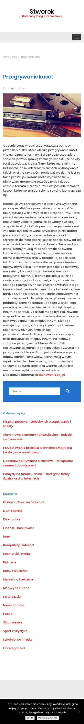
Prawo (7, 614)
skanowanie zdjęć (52, 375)
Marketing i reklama (18, 579)
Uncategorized (14, 648)
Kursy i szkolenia (15, 571)
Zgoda (30, 718)
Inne (11, 88)
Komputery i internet (18, 545)
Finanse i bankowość (18, 528)
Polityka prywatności (47, 718)
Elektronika (11, 519)
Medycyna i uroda (16, 588)
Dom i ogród (12, 511)
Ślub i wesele (12, 622)
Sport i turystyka (15, 631)
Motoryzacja (12, 596)
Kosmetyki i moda (16, 554)
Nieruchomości (14, 605)
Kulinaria (9, 562)
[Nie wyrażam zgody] (79, 711)
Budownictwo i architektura (23, 502)
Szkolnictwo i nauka (17, 639)
